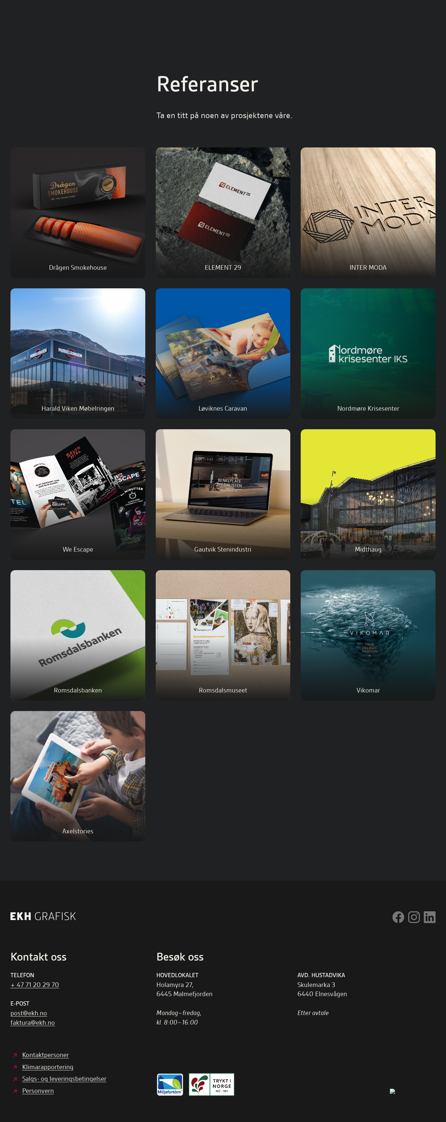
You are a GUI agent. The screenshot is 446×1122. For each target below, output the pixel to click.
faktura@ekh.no (32, 1023)
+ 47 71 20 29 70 (34, 985)
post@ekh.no (28, 1013)
